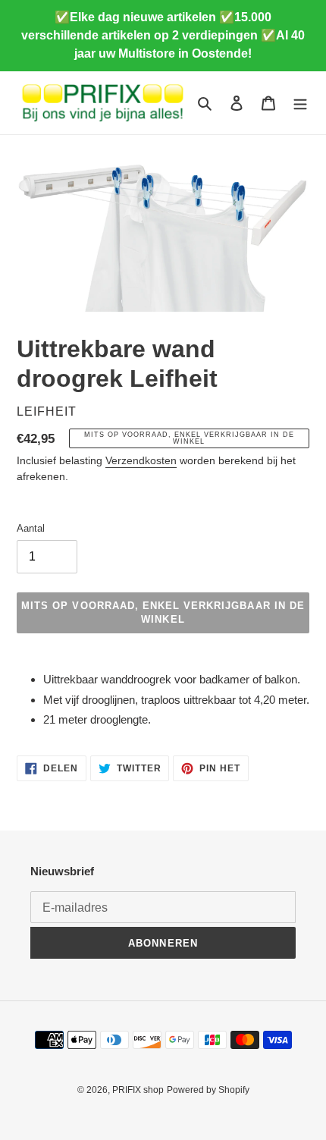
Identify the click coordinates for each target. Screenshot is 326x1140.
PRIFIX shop (138, 1090)
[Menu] (300, 102)
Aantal (31, 528)
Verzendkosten (141, 460)
